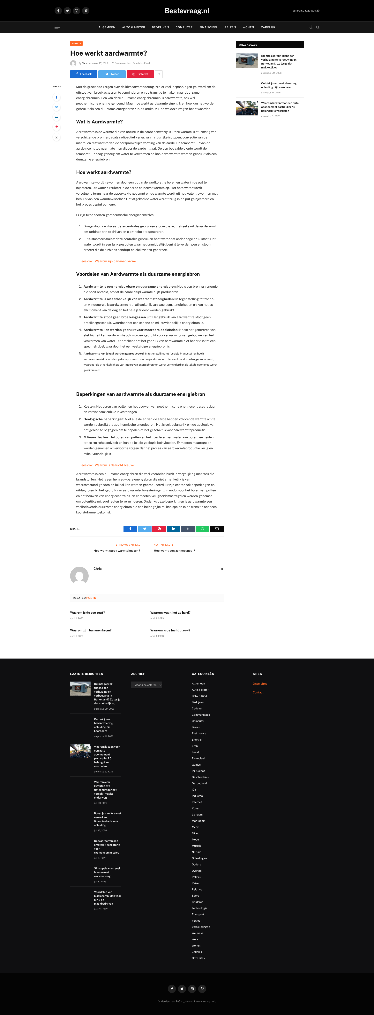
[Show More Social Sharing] (159, 74)
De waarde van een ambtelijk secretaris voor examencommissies (107, 846)
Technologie (199, 908)
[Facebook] (56, 97)
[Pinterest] (56, 127)
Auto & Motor (133, 27)
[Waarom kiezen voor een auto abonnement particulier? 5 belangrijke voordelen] (247, 108)
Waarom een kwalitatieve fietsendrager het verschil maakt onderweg (105, 789)
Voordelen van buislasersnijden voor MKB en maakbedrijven (107, 897)
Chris (84, 63)
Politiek (196, 876)
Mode (195, 839)
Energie (197, 739)
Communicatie (201, 714)
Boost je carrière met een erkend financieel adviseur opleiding (107, 819)
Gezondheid (199, 783)
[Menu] (57, 27)
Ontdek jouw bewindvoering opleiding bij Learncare (279, 85)
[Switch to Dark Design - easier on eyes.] (311, 27)
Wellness (197, 933)
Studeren (197, 901)
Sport (195, 895)
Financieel (208, 27)
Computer (184, 27)
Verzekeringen (201, 926)
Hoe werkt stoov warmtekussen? (117, 550)
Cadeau (197, 708)
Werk (195, 939)
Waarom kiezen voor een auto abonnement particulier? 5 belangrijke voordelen (280, 106)
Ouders (196, 864)
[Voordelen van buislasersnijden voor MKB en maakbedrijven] (80, 897)
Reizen (230, 27)
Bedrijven (160, 27)
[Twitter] (56, 107)
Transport (198, 914)
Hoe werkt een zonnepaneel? (174, 550)
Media (195, 827)
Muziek (196, 845)
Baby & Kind (199, 696)
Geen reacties (123, 63)
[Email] (56, 137)
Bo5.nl (179, 1001)
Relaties (197, 889)
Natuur (76, 43)
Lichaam (197, 814)
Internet (197, 802)
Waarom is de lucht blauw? (170, 630)
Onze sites (198, 958)
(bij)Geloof (198, 770)
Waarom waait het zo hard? (170, 612)
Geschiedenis (200, 777)
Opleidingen (199, 858)
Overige (197, 870)
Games (196, 764)
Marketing (198, 820)
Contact (258, 692)
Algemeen (107, 27)
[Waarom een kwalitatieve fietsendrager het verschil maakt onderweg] (80, 787)
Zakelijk (268, 27)
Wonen (248, 27)
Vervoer (196, 920)
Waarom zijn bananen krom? (91, 630)
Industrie (197, 795)
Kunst (195, 808)
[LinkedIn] (56, 117)
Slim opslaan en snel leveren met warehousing (107, 872)
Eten (195, 745)
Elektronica (199, 733)
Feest (195, 752)
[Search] (317, 27)
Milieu (195, 833)
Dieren (196, 727)
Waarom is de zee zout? (87, 612)
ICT (194, 789)
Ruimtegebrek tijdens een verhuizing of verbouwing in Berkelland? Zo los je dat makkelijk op (278, 61)
